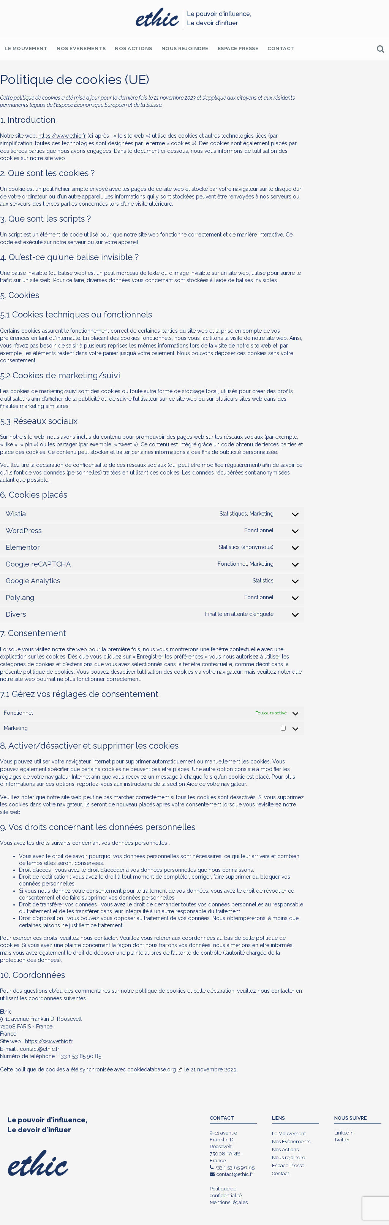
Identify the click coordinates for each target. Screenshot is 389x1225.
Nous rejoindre (185, 48)
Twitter (341, 1139)
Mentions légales (229, 1202)
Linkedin (344, 1133)
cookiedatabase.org (151, 1069)
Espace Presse (238, 48)
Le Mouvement (26, 48)
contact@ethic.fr (235, 1174)
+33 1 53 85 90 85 (235, 1167)
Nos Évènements (81, 48)
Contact (280, 48)
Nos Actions (133, 48)
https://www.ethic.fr (62, 136)
